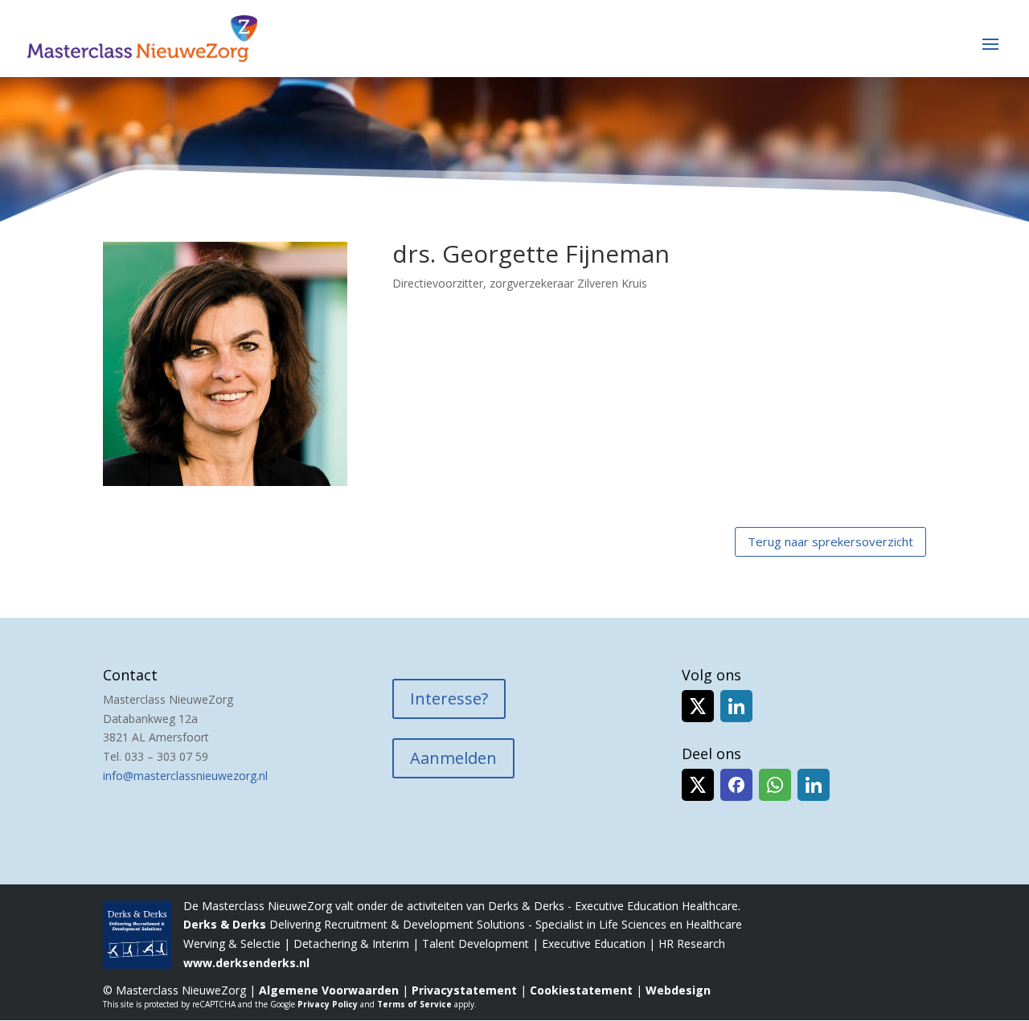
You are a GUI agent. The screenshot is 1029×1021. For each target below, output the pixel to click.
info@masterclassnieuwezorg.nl (185, 775)
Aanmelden (453, 758)
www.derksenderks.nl (246, 962)
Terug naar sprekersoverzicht (830, 541)
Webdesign (678, 990)
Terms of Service (414, 1004)
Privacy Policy (327, 1004)
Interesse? (449, 698)
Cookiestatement (581, 990)
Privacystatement (464, 990)
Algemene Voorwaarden (329, 990)
